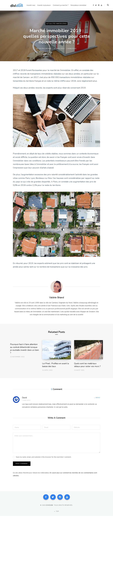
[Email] (6, 94)
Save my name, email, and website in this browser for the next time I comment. (43, 457)
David (24, 397)
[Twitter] (53, 497)
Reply (98, 398)
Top (57, 511)
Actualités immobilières (56, 24)
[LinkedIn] (6, 88)
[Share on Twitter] (6, 82)
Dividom (49, 505)
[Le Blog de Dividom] (16, 5)
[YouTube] (67, 497)
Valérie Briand (45, 48)
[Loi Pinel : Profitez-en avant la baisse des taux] (56, 349)
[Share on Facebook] (6, 76)
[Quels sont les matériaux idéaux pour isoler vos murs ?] (88, 349)
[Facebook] (46, 497)
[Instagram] (60, 497)
